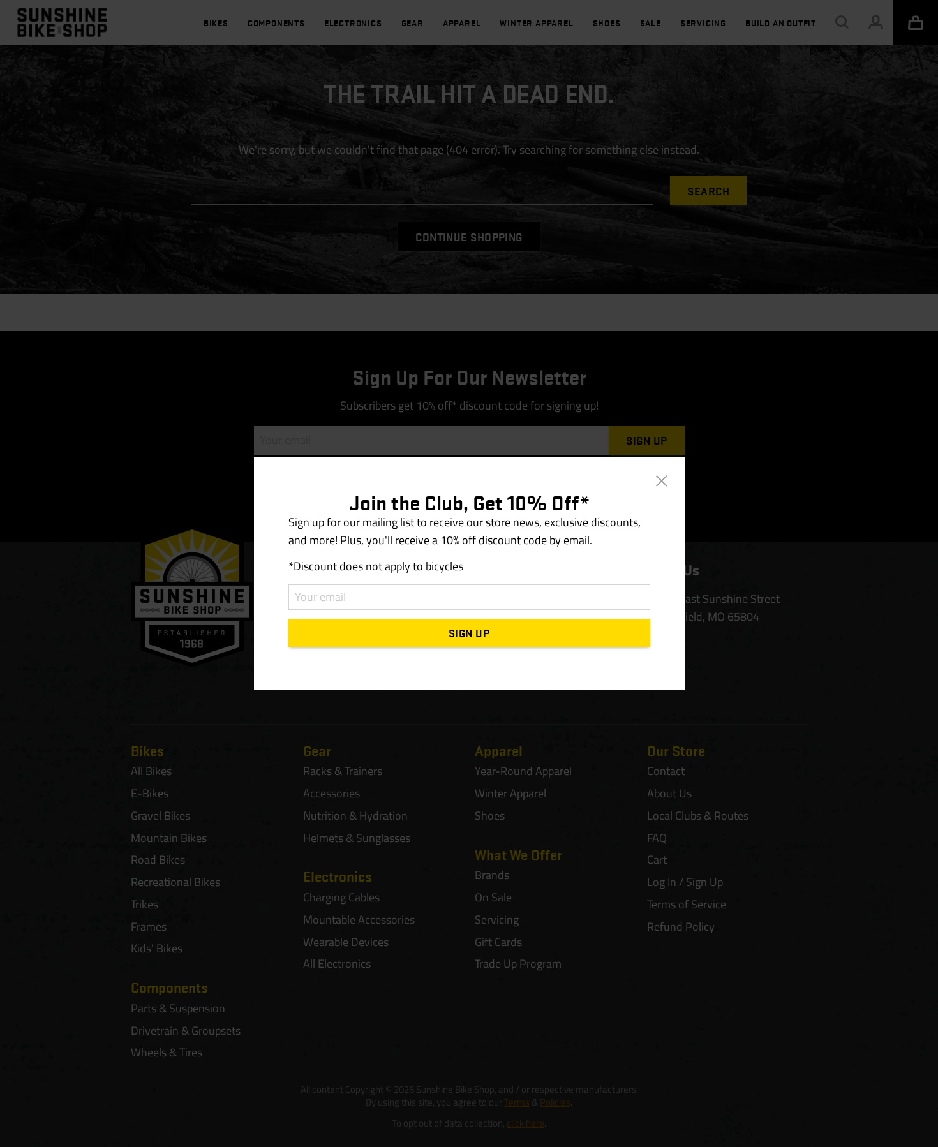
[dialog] (469, 573)
